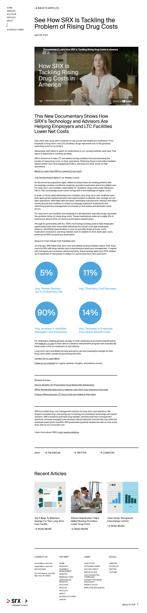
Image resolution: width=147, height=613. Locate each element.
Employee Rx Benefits (65, 581)
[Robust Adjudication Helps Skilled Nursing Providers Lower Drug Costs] (86, 497)
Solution (11, 14)
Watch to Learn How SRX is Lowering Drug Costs (58, 171)
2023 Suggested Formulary (92, 576)
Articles (11, 18)
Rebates (63, 574)
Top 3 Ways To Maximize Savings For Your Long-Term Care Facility (49, 521)
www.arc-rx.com (46, 343)
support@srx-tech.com (43, 566)
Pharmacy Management (65, 570)
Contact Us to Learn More (47, 358)
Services (11, 11)
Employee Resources (94, 588)
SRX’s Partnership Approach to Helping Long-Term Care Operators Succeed (71, 389)
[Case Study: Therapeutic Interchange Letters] (123, 497)
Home (9, 8)
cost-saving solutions (68, 432)
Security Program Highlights (93, 581)
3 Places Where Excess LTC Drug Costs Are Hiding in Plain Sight (65, 394)
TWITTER (112, 569)
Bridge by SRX (90, 572)
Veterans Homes (92, 566)
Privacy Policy (91, 585)
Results (63, 588)
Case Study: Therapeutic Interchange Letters (120, 520)
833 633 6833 (40, 569)
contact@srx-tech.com (43, 563)
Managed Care (66, 577)
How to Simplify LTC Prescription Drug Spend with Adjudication (64, 385)
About (10, 21)
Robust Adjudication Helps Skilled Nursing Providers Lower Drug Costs (85, 521)
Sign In (62, 600)
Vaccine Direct (91, 569)
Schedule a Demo (15, 30)
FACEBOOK (113, 566)
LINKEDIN (113, 563)
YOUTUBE (113, 572)
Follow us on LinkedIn (44, 363)
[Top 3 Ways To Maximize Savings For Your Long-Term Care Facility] (50, 497)
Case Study (89, 563)
